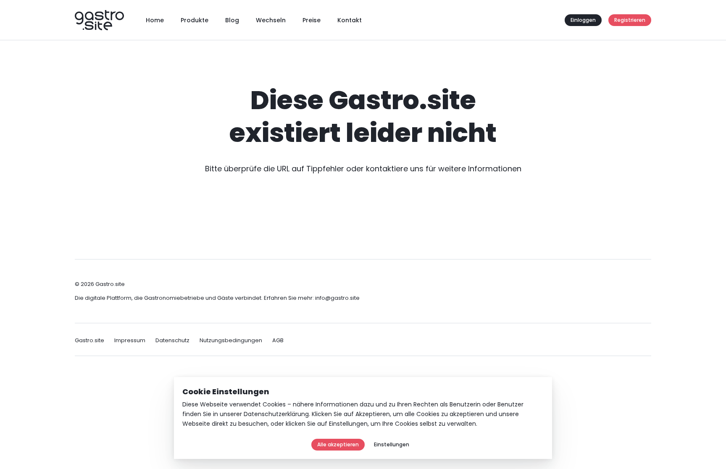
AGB (278, 340)
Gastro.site (89, 340)
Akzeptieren (372, 414)
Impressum (129, 340)
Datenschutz (172, 340)
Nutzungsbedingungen (231, 340)
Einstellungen (348, 423)
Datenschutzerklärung (276, 414)
